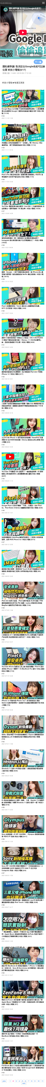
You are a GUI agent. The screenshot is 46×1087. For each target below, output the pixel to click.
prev (4, 1081)
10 (38, 1081)
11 (42, 1081)
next (23, 1083)
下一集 (38, 61)
